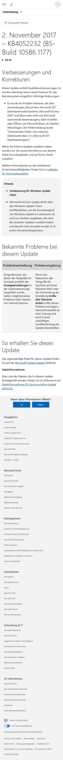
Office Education (10, 545)
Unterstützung (11, 12)
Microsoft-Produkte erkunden (16, 454)
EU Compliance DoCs (43, 749)
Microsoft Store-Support (14, 486)
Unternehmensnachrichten (15, 694)
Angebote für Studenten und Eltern (18, 556)
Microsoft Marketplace (13, 652)
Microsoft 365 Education (14, 539)
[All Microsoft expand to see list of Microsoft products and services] (4, 5)
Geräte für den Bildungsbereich (16, 529)
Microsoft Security (11, 582)
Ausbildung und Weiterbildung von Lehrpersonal (23, 550)
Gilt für (8, 60)
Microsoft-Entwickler (12, 630)
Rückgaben (8, 491)
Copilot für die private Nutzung (16, 443)
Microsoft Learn (10, 635)
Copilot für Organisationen (15, 438)
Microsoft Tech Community (15, 646)
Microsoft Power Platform (14, 657)
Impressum (41, 738)
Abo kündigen (29, 738)
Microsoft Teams (11, 609)
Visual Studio (9, 668)
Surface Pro (8, 422)
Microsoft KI (9, 576)
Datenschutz (9, 743)
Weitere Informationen (13, 508)
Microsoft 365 (9, 449)
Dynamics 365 (9, 593)
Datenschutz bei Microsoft (15, 699)
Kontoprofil (8, 475)
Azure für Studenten (12, 561)
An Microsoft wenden (12, 738)
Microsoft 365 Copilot (13, 604)
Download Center (11, 481)
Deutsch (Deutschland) (18, 720)
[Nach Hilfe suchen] (12, 4)
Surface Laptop (10, 427)
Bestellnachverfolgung (13, 497)
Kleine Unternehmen (12, 614)
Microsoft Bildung (11, 523)
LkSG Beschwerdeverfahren (15, 710)
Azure (6, 587)
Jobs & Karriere (10, 683)
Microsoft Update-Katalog (30, 362)
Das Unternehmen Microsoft (15, 689)
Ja (21, 404)
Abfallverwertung (11, 502)
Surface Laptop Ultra (12, 433)
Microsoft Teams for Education (16, 534)
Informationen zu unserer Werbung (18, 749)
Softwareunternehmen (13, 662)
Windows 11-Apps (11, 460)
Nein (40, 404)
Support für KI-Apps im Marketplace (18, 641)
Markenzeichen (43, 743)
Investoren (8, 705)
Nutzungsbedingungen (25, 743)
